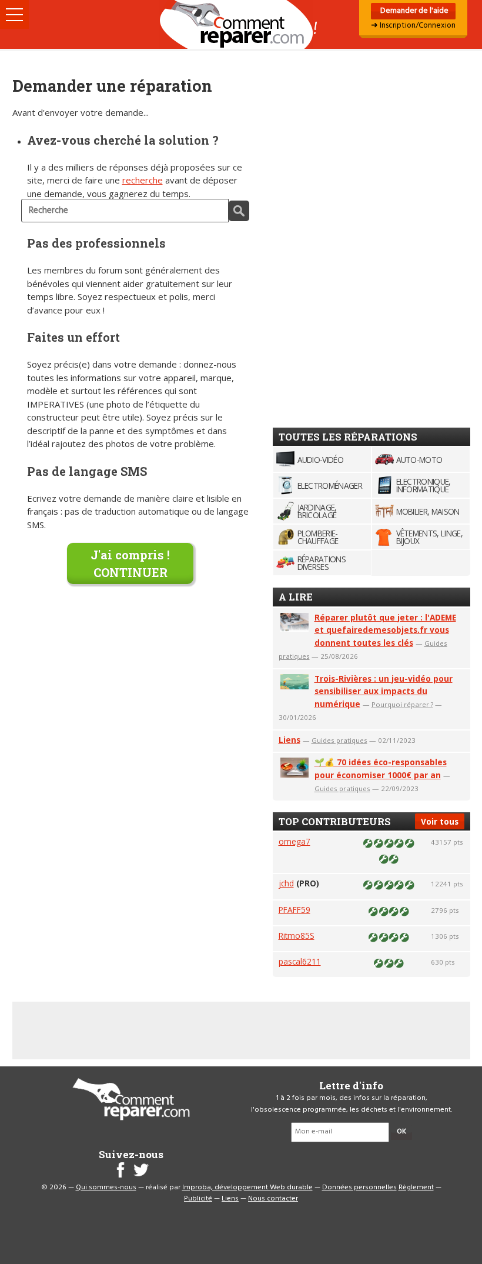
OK (401, 1132)
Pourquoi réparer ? (402, 704)
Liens (289, 739)
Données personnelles (359, 1187)
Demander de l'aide (413, 11)
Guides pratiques (339, 740)
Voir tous (439, 821)
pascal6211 (300, 961)
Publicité (198, 1199)
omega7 (294, 841)
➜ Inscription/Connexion (413, 25)
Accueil (241, 24)
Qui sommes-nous (106, 1187)
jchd (286, 883)
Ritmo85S (296, 935)
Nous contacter (273, 1199)
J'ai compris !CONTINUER (130, 563)
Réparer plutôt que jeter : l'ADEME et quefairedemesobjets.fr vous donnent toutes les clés (385, 630)
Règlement (416, 1187)
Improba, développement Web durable (247, 1187)
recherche (142, 180)
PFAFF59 (294, 909)
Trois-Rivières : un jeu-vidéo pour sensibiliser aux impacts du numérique (383, 691)
